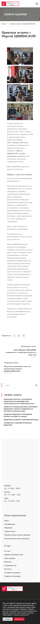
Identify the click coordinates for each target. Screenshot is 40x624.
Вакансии (7, 562)
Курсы (6, 521)
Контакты (8, 569)
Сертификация (9, 524)
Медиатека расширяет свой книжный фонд (21, 420)
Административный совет (13, 555)
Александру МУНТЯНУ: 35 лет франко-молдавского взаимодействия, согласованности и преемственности (19, 401)
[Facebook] (14, 335)
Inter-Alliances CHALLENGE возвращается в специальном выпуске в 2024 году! (21, 352)
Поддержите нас (10, 565)
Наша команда (9, 558)
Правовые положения (12, 576)
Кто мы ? (7, 551)
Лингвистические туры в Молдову (16, 539)
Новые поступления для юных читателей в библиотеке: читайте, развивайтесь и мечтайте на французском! (20, 409)
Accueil (4, 24)
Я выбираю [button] (7, 619)
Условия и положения (12, 573)
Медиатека (8, 528)
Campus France (9, 531)
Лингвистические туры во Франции (17, 535)
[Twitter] (18, 335)
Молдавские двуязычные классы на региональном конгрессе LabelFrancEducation (17, 368)
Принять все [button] (19, 619)
